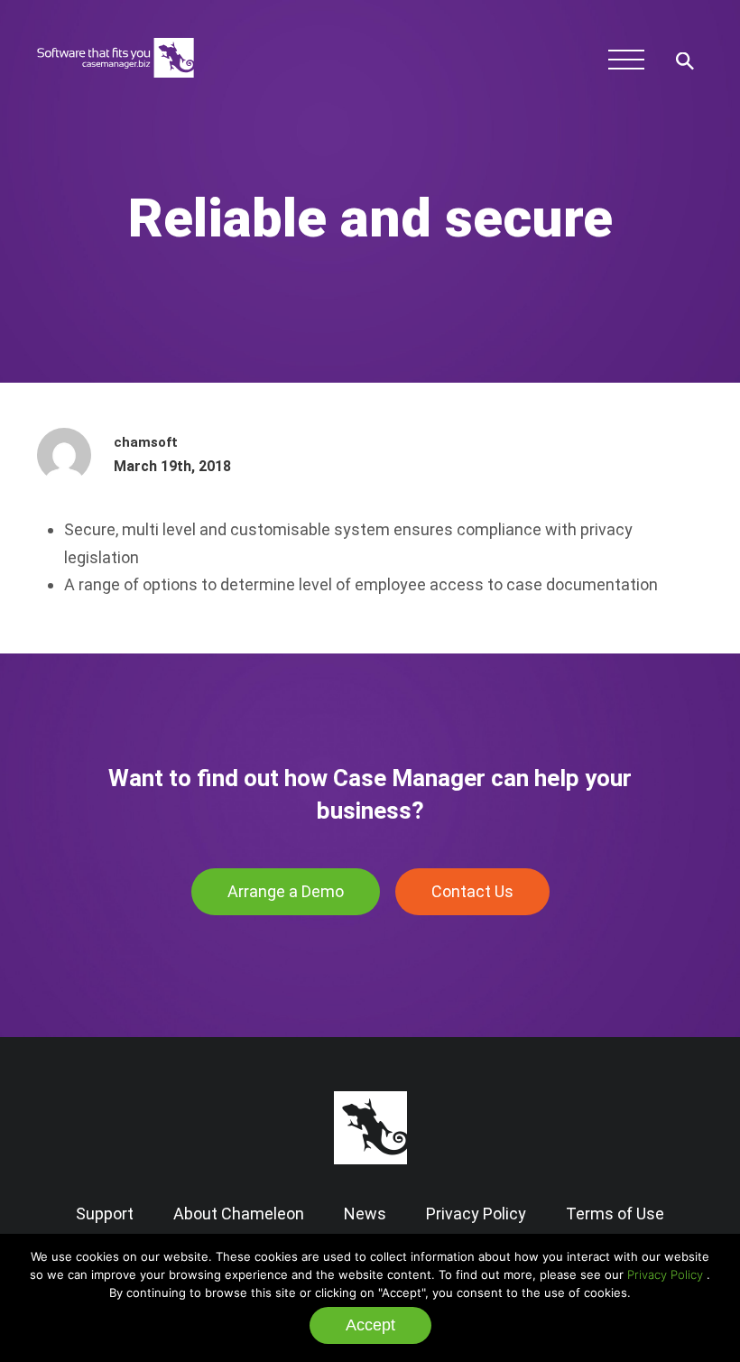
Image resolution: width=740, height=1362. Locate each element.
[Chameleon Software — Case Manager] (115, 86)
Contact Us (472, 891)
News (365, 1213)
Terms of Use (615, 1213)
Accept (370, 1325)
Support (105, 1213)
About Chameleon (238, 1213)
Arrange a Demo (285, 891)
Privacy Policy (665, 1274)
